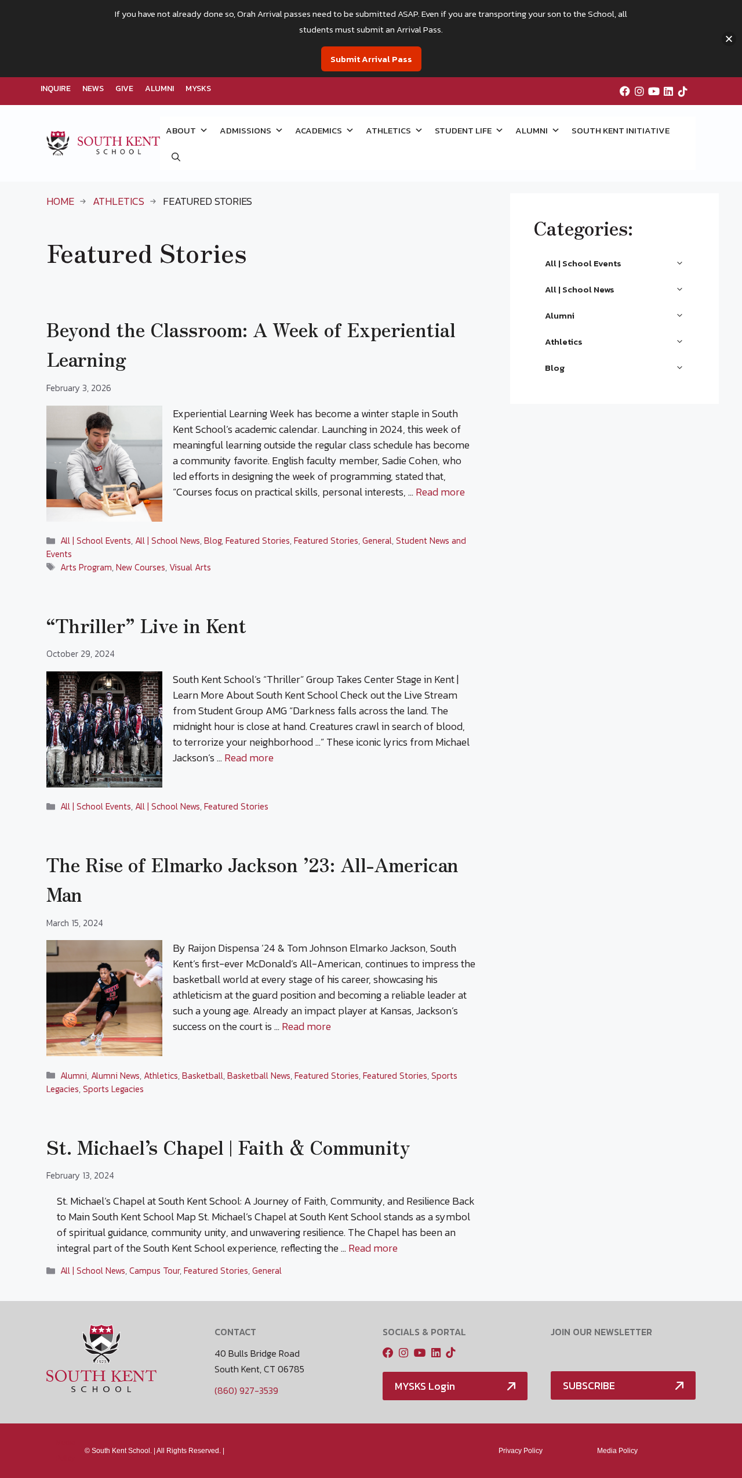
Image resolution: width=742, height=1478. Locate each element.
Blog (212, 540)
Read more (440, 492)
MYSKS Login (425, 1386)
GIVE (124, 88)
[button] (176, 157)
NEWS (93, 88)
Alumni (73, 1075)
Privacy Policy (521, 1451)
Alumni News (115, 1075)
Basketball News (258, 1075)
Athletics (118, 201)
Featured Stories (257, 540)
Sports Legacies (113, 1089)
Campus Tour (154, 1270)
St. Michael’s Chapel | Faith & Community (228, 1146)
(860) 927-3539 (246, 1390)
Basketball (202, 1075)
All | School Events (95, 540)
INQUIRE (56, 88)
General (377, 540)
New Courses (140, 567)
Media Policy (617, 1451)
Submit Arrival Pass (371, 59)
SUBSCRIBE (589, 1385)
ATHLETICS (388, 130)
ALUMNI (159, 88)
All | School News (167, 540)
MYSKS (198, 88)
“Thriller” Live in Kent (146, 625)
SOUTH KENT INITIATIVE (621, 130)
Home (60, 201)
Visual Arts (190, 567)
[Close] (729, 38)
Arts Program (86, 567)
